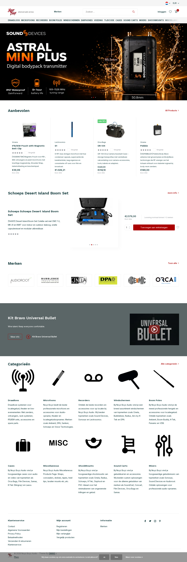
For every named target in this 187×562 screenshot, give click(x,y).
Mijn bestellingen (64, 530)
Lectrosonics (60, 142)
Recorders (42, 20)
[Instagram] (155, 521)
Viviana (15, 142)
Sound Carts (130, 20)
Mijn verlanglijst (63, 533)
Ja (104, 557)
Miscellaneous (173, 20)
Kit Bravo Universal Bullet (44, 336)
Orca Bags (102, 142)
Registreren (62, 526)
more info (172, 193)
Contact (11, 526)
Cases (119, 20)
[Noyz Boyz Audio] (21, 11)
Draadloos (14, 20)
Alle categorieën (169, 364)
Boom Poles (55, 20)
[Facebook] (145, 521)
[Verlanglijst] (170, 11)
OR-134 (101, 145)
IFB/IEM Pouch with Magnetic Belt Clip (28, 147)
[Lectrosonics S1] (72, 129)
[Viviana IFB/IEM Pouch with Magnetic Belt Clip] (29, 129)
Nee (116, 557)
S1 (56, 145)
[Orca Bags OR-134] (115, 129)
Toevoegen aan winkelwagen (154, 227)
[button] (92, 97)
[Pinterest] (160, 521)
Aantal (129, 227)
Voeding (98, 20)
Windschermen (71, 20)
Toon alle (172, 263)
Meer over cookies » (134, 557)
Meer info (15, 337)
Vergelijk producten (65, 537)
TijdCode (109, 20)
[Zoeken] (134, 11)
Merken (57, 11)
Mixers (142, 20)
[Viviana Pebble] (157, 129)
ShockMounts (156, 20)
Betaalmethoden (15, 537)
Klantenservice (14, 544)
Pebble (144, 145)
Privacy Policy (14, 533)
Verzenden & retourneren (19, 541)
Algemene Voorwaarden (19, 530)
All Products (171, 110)
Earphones (87, 20)
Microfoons (28, 20)
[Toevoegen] (44, 173)
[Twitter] (150, 521)
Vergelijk (31, 153)
